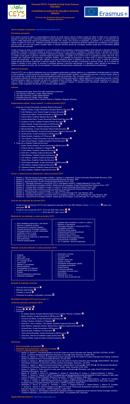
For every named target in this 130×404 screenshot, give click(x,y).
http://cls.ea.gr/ (94, 205)
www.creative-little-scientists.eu (105, 76)
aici (47, 299)
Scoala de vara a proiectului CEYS (29, 212)
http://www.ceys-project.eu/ (48, 29)
